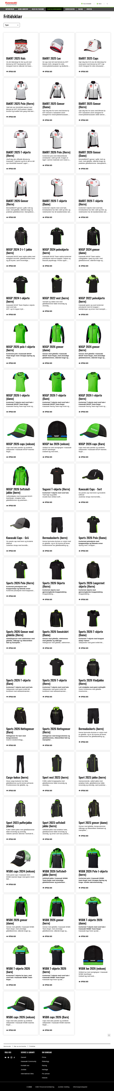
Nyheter (89, 9)
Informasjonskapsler (80, 1087)
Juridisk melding (64, 1087)
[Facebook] (8, 1057)
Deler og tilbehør (38, 9)
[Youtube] (5, 1057)
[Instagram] (11, 1057)
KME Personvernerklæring (45, 1087)
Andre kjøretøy (23, 9)
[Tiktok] (14, 1057)
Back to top (109, 1035)
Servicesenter (70, 9)
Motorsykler (10, 9)
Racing (80, 9)
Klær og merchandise (54, 9)
